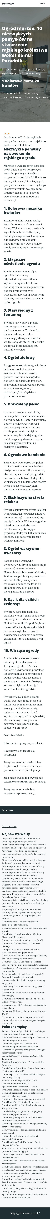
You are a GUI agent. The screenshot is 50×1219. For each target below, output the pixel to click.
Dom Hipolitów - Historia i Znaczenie (20, 1102)
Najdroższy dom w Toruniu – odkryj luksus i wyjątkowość (23, 988)
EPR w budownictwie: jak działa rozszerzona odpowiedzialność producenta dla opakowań (24, 846)
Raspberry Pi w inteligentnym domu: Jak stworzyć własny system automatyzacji (21, 911)
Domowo (8, 3)
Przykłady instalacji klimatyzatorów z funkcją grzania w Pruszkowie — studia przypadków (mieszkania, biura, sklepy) (24, 894)
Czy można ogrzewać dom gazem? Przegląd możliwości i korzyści (24, 1051)
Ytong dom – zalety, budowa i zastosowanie (23, 1179)
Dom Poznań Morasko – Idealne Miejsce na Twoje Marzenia (23, 1106)
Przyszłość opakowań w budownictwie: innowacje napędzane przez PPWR (21, 840)
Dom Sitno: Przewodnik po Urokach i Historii (24, 1170)
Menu (42, 3)
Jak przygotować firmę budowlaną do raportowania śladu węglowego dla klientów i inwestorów (24, 854)
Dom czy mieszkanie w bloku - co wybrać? (22, 940)
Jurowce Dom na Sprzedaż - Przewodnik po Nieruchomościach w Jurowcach (23, 1033)
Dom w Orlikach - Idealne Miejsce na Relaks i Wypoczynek (24, 1131)
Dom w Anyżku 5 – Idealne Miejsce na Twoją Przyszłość (23, 982)
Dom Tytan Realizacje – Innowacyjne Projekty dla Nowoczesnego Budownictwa (24, 957)
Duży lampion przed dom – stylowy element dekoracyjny (23, 994)
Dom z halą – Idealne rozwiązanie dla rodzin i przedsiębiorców (24, 1156)
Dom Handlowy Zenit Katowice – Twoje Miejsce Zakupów (21, 1143)
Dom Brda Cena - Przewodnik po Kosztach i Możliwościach (23, 1162)
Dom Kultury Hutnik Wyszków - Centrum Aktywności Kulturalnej (22, 935)
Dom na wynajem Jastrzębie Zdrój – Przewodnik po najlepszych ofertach (20, 1045)
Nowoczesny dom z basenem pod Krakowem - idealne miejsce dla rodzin (25, 1039)
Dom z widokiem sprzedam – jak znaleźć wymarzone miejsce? (22, 1174)
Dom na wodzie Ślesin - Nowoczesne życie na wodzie (24, 929)
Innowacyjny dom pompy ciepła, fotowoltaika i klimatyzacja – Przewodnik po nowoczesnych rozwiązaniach (25, 968)
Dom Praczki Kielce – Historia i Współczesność (25, 1166)
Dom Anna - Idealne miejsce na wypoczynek (23, 1099)
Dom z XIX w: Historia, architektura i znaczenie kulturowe (20, 1137)
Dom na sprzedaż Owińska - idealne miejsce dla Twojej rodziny (23, 1076)
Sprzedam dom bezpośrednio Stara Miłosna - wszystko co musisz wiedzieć (24, 1196)
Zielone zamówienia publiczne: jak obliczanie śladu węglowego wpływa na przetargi (24, 861)
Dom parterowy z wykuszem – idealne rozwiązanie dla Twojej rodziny (20, 951)
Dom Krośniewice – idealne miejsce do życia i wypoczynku (24, 1022)
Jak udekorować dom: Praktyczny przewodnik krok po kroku (24, 1184)
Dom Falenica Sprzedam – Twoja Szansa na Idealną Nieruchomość (23, 1070)
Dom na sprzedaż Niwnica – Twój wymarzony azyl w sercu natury (24, 1125)
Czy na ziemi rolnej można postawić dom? (22, 1017)
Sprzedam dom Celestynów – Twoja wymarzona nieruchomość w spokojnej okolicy (25, 1088)
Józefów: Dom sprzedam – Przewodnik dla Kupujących (23, 1063)
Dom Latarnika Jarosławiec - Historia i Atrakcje (21, 945)
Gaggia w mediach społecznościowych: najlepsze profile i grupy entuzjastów (21, 886)
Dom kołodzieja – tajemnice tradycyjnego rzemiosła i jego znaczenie (22, 1113)
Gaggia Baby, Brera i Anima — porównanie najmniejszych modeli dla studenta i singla (22, 880)
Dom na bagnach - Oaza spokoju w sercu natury (22, 917)
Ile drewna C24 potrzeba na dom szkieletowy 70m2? (24, 1012)
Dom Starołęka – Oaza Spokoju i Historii (21, 961)
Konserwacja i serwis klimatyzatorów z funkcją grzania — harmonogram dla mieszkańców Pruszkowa (25, 903)
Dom (7, 133)
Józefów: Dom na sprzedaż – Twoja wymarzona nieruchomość (19, 1082)
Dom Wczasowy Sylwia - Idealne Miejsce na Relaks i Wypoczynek (23, 1000)
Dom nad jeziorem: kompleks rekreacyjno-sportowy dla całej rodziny (23, 1094)
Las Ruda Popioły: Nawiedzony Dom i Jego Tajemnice (22, 1057)
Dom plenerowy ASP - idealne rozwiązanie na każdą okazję (24, 1006)
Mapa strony (9, 826)
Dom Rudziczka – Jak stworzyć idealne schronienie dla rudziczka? (20, 923)
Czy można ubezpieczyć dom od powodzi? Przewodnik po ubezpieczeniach (22, 975)
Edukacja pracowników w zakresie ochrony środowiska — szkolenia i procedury (23, 868)
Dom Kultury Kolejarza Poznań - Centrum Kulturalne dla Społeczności (22, 1119)
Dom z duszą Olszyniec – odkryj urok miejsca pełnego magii (24, 1190)
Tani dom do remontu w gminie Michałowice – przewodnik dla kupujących (24, 1150)
